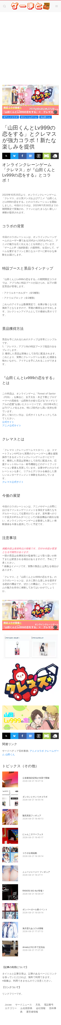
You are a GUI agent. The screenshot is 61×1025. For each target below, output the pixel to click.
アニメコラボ (37, 750)
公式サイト (8, 421)
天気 (38, 1004)
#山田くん (45, 117)
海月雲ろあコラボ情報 (33, 928)
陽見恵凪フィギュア (32, 815)
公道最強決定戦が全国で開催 (36, 778)
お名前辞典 (26, 1008)
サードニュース (23, 1004)
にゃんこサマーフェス (33, 834)
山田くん (10, 754)
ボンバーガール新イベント (35, 909)
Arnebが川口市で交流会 (34, 947)
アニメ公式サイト (11, 425)
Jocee (8, 1004)
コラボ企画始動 (30, 853)
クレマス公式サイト (13, 481)
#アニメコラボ (10, 117)
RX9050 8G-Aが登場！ (33, 890)
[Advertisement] (30, 45)
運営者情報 (32, 1011)
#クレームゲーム (29, 117)
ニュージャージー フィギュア (36, 872)
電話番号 (48, 1004)
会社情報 (40, 1008)
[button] (4, 6)
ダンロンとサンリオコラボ (35, 796)
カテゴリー (11, 1008)
